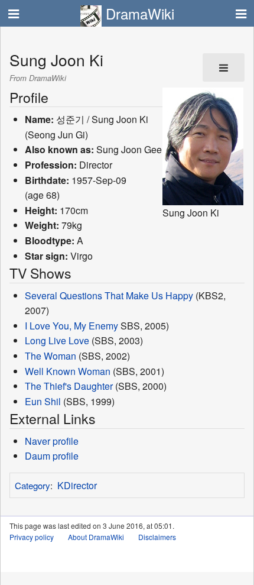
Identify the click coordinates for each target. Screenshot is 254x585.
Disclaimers (157, 537)
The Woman (50, 356)
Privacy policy (31, 537)
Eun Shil (43, 401)
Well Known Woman (67, 371)
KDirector (77, 485)
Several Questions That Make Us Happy (109, 295)
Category (32, 485)
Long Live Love (57, 340)
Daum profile (52, 456)
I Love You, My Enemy (71, 325)
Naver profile (52, 441)
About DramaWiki (96, 537)
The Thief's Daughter (69, 386)
